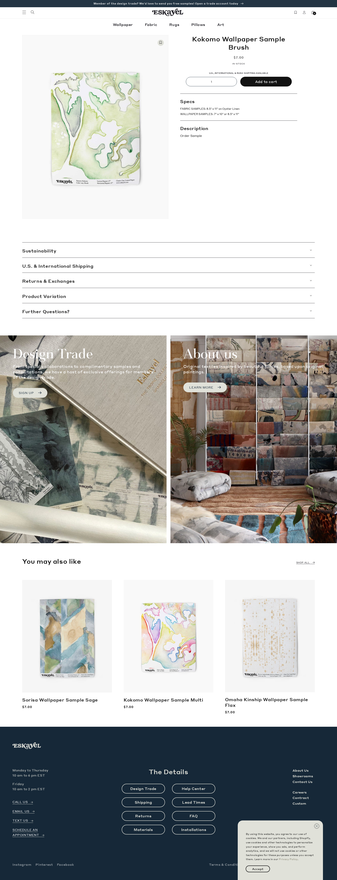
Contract (301, 798)
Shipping (143, 802)
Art (220, 24)
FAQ (194, 816)
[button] (24, 12)
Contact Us (303, 782)
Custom (299, 803)
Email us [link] (20, 811)
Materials (143, 829)
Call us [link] (20, 802)
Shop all (303, 562)
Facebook (65, 864)
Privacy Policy (288, 859)
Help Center (194, 788)
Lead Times (193, 802)
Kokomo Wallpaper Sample (163, 700)
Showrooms (303, 776)
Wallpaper (123, 24)
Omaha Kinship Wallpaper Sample (266, 702)
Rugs (174, 24)
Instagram (21, 864)
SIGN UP (26, 393)
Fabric (151, 24)
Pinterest (44, 864)
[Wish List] (295, 12)
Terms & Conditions (227, 864)
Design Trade (143, 788)
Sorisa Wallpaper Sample (60, 700)
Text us (20, 820)
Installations (193, 829)
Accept (257, 869)
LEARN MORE (201, 387)
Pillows (198, 24)
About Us (301, 770)
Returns (143, 816)
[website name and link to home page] (168, 12)
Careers (300, 792)
